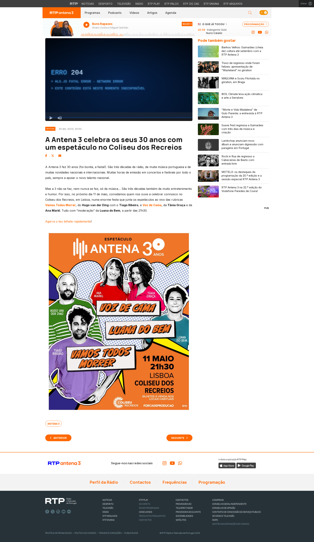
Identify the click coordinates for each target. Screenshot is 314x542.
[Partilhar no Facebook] (46, 156)
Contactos (140, 482)
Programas (92, 13)
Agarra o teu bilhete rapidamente (68, 221)
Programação (211, 482)
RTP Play (154, 3)
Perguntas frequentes (152, 515)
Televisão (124, 3)
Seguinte (177, 438)
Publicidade (131, 533)
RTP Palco (171, 3)
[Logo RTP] (61, 501)
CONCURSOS (145, 511)
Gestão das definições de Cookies (230, 523)
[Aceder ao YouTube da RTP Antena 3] (260, 32)
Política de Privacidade (58, 533)
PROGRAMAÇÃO (254, 24)
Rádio (139, 3)
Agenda (170, 13)
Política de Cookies (85, 533)
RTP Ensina (211, 3)
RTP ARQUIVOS (109, 515)
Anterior (60, 438)
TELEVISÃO (107, 507)
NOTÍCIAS (107, 499)
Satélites (181, 519)
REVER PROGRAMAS (149, 507)
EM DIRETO (144, 503)
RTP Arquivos (233, 3)
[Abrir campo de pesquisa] (250, 12)
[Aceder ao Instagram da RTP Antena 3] (253, 32)
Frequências (174, 482)
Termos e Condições (110, 533)
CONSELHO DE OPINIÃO (223, 507)
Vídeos (134, 13)
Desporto (105, 3)
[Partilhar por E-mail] (59, 156)
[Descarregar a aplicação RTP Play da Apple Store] (227, 465)
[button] (263, 12)
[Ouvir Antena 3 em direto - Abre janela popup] (62, 27)
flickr (69, 512)
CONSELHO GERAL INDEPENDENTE (229, 503)
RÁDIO (105, 511)
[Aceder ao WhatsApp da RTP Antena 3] (266, 32)
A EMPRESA (218, 499)
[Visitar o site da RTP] (74, 3)
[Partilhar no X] (52, 156)
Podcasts (115, 13)
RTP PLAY (143, 499)
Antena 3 (53, 423)
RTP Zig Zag (191, 3)
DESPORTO (107, 503)
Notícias (88, 3)
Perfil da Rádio (103, 482)
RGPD (215, 519)
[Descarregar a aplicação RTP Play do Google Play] (246, 465)
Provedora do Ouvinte (188, 511)
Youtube (64, 512)
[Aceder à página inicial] (62, 12)
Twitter (53, 512)
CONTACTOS (182, 499)
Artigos (152, 13)
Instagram (58, 512)
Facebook (47, 512)
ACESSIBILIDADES (184, 515)
